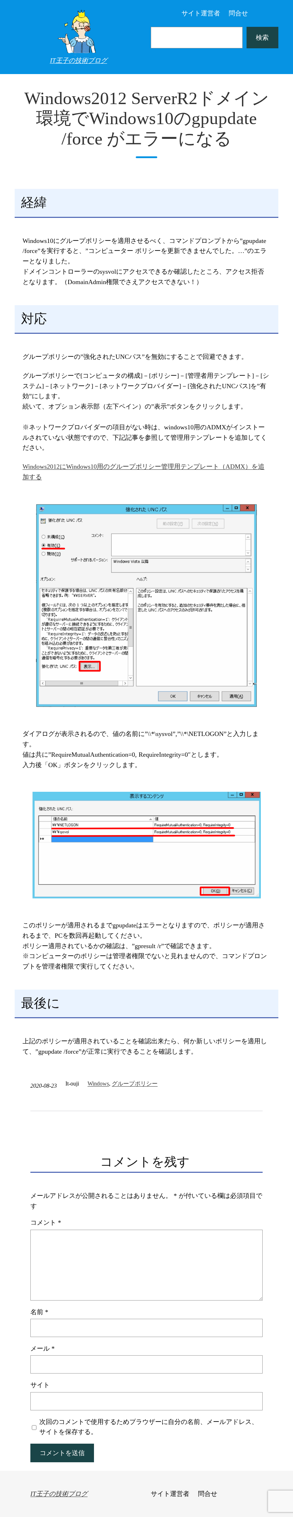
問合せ (238, 13)
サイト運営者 (201, 13)
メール (42, 1348)
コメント (45, 1222)
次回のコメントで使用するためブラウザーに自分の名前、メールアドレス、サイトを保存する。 (148, 1427)
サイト (40, 1385)
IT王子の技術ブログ (78, 60)
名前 (39, 1312)
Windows (98, 1084)
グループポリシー (135, 1084)
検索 (262, 37)
